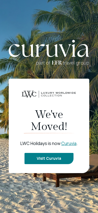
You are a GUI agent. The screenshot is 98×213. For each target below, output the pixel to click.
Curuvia (68, 143)
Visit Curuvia (49, 158)
